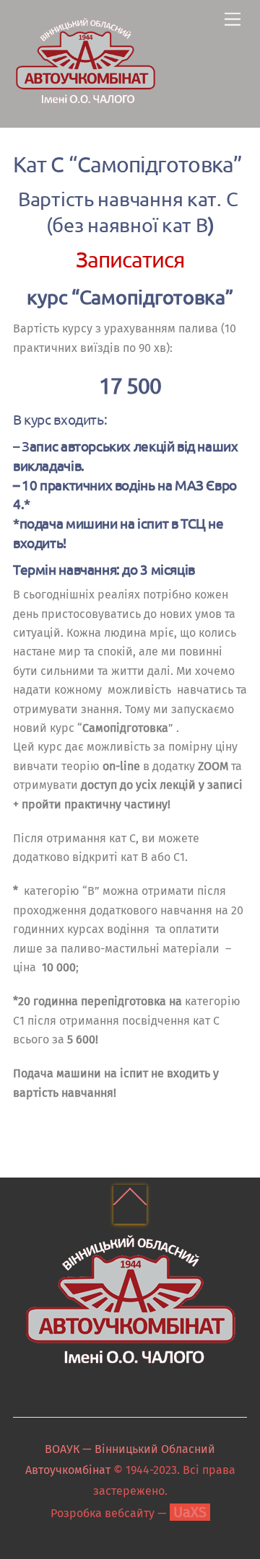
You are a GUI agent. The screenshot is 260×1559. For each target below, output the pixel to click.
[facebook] (114, 1416)
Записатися (130, 259)
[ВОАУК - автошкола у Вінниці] (85, 101)
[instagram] (143, 1416)
